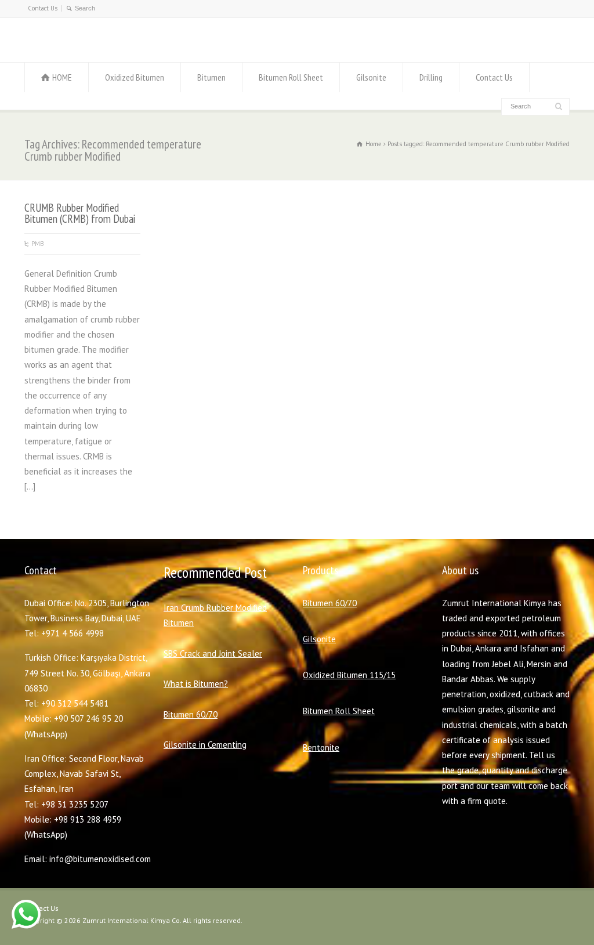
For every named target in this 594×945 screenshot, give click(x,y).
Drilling (431, 77)
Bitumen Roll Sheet (291, 77)
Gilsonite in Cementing (205, 744)
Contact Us (42, 8)
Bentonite (321, 747)
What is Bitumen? (196, 683)
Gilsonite (371, 77)
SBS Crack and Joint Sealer (213, 653)
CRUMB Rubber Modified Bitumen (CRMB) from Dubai (79, 213)
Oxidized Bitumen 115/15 (349, 674)
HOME (62, 77)
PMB (37, 244)
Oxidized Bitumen (134, 77)
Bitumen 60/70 (191, 714)
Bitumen (211, 77)
